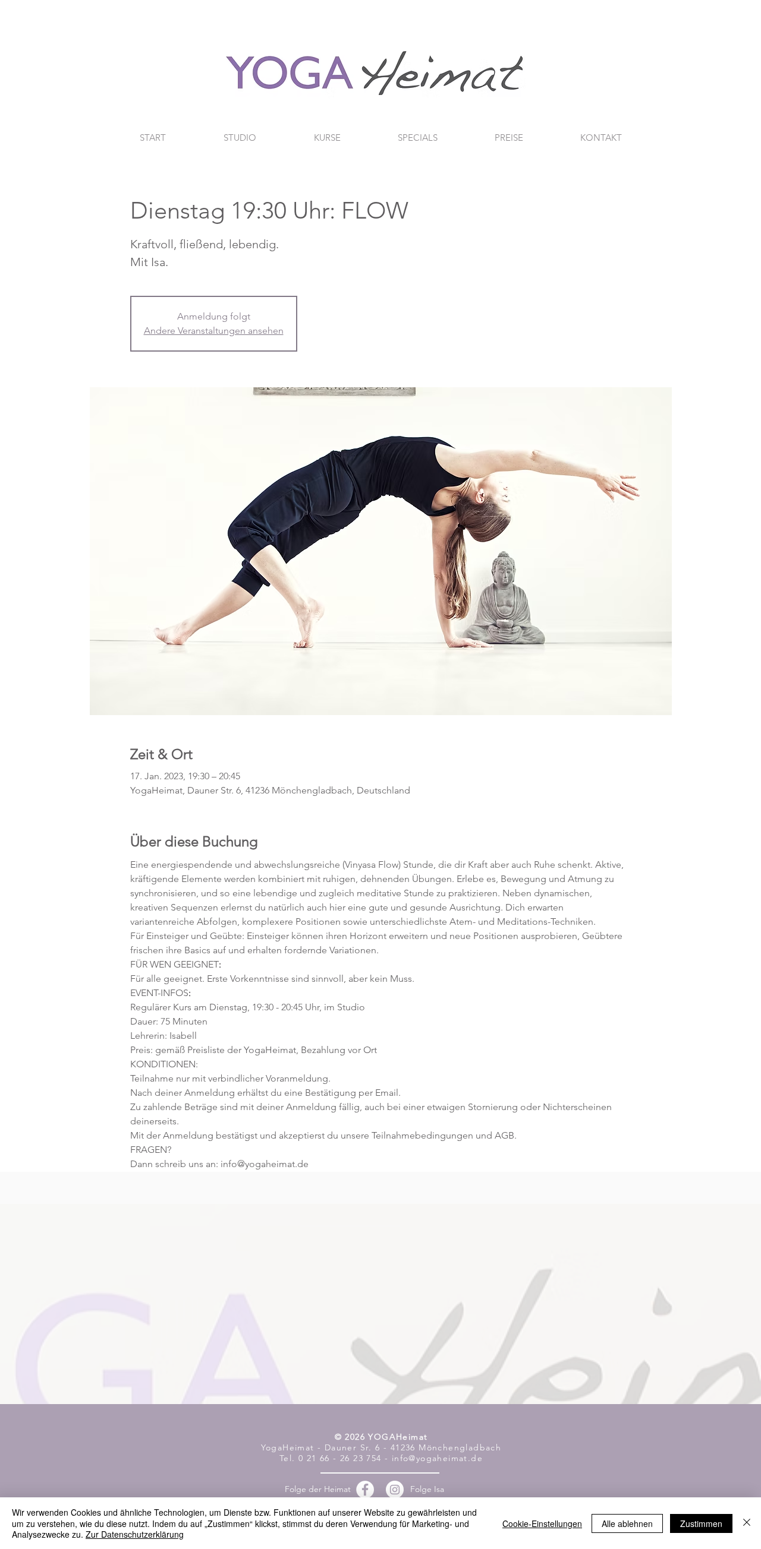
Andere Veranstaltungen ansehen (214, 330)
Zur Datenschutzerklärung (135, 1534)
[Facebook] (365, 1490)
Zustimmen (701, 1523)
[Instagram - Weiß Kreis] (395, 1490)
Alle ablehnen (627, 1523)
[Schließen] (747, 1523)
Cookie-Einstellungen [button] (542, 1523)
